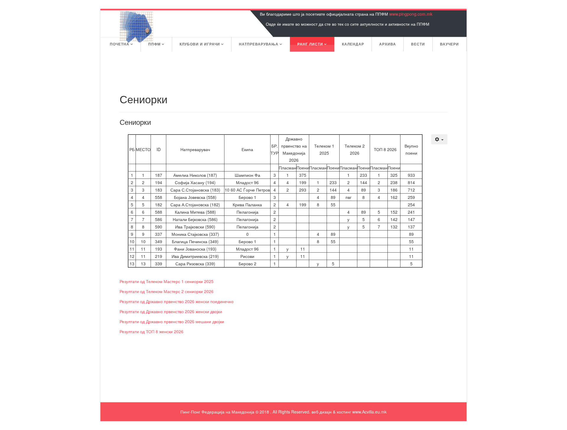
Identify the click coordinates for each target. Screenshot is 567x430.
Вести (418, 44)
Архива (387, 44)
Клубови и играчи (200, 44)
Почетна (119, 44)
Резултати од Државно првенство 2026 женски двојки (171, 311)
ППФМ (154, 44)
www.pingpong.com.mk (410, 14)
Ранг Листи (310, 44)
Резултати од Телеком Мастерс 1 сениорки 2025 (167, 281)
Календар (353, 44)
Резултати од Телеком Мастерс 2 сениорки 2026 (167, 291)
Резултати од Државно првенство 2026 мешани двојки (172, 321)
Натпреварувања (258, 44)
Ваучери (449, 44)
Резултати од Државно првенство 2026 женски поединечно (177, 301)
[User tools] (439, 139)
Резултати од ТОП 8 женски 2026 (151, 331)
